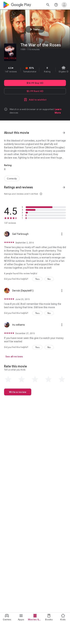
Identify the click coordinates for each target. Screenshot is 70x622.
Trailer (34, 29)
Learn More (58, 111)
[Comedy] (12, 178)
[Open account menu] (64, 5)
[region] (35, 69)
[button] (37, 279)
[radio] (8, 379)
